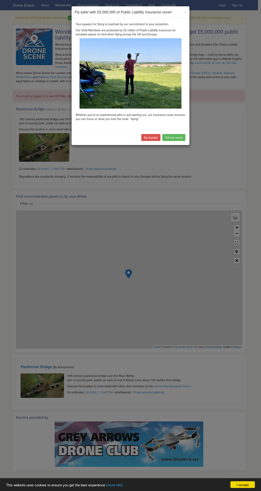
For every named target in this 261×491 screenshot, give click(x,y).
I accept (243, 484)
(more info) (114, 484)
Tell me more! (174, 137)
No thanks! (151, 137)
